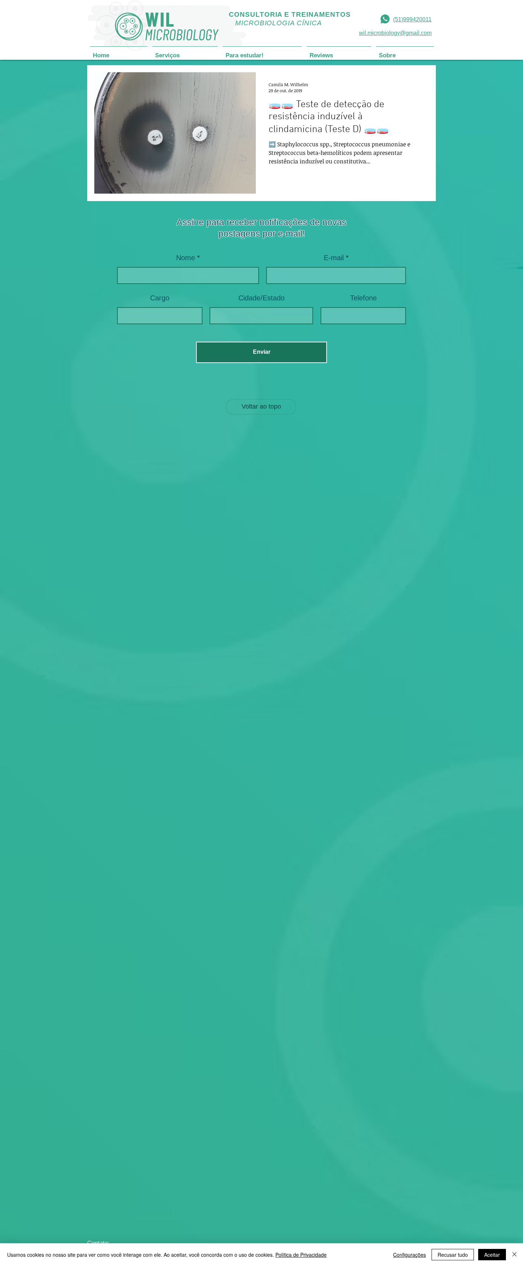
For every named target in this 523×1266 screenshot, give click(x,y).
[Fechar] (514, 1254)
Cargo (159, 297)
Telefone (363, 297)
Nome (185, 257)
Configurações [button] (409, 1254)
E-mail (334, 257)
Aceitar (492, 1254)
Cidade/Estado (261, 297)
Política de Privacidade (301, 1254)
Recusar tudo (453, 1254)
